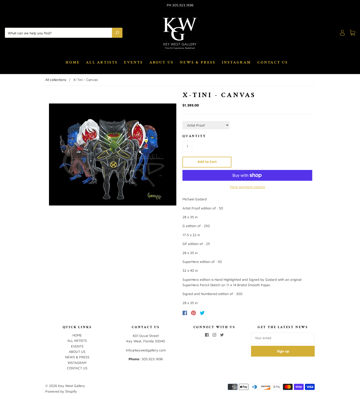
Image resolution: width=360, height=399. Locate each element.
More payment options (247, 187)
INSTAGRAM (236, 62)
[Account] (342, 33)
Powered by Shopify (61, 391)
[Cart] (352, 33)
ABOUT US (161, 62)
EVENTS (133, 62)
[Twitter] (202, 312)
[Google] (212, 312)
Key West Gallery (71, 386)
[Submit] (117, 33)
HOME (73, 62)
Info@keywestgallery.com (146, 350)
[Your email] (283, 338)
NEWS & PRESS (198, 62)
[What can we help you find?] (59, 33)
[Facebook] (184, 312)
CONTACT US (272, 62)
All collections (55, 79)
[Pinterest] (193, 312)
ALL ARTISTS (102, 62)
